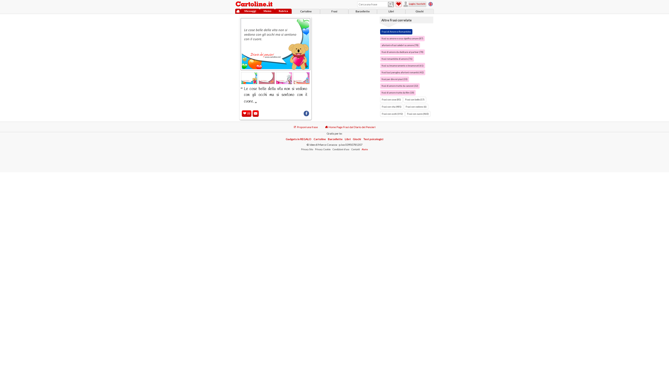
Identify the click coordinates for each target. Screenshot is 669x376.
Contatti (355, 149)
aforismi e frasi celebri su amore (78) (400, 45)
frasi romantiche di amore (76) (397, 58)
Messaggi (250, 11)
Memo (267, 11)
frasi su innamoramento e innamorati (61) (403, 65)
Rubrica (283, 11)
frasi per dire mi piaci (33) (394, 79)
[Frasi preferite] (398, 4)
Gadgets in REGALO (298, 139)
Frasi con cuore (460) (418, 113)
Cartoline (306, 11)
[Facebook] (306, 113)
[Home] (237, 11)
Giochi (420, 11)
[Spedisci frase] (256, 113)
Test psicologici (373, 139)
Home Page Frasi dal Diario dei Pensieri (351, 127)
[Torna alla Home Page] (254, 4)
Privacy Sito (307, 149)
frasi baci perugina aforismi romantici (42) (403, 72)
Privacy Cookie (322, 149)
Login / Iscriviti (416, 3)
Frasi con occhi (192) (392, 113)
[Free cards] (430, 3)
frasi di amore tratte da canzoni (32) (400, 85)
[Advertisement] (347, 68)
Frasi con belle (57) (414, 99)
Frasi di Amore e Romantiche (396, 31)
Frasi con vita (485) (391, 106)
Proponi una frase (307, 127)
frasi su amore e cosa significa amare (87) (402, 38)
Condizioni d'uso (340, 149)
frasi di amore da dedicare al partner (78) (402, 52)
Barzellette (363, 11)
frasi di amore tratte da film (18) (398, 92)
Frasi (334, 11)
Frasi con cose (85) (391, 99)
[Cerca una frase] (391, 4)
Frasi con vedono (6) (416, 106)
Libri (391, 11)
